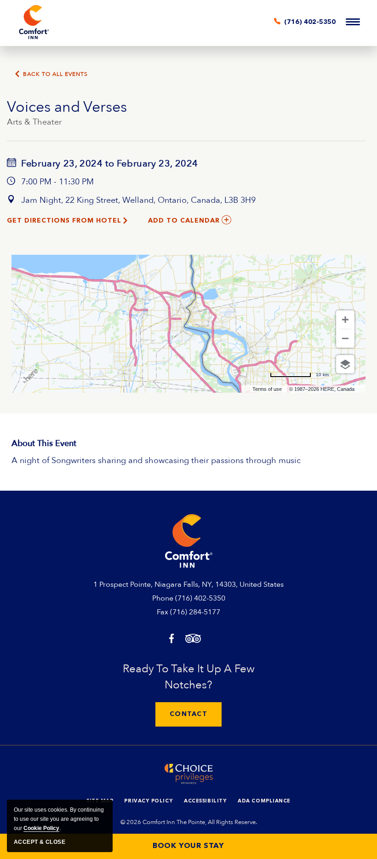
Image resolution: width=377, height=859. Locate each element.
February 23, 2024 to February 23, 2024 (108, 163)
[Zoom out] (345, 338)
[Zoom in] (345, 319)
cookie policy (41, 828)
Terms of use (267, 389)
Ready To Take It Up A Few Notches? (189, 677)
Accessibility (205, 801)
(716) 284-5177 (195, 612)
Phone (162, 598)
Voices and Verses (67, 107)
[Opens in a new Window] (171, 639)
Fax (162, 612)
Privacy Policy (148, 801)
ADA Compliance (264, 801)
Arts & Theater (34, 122)
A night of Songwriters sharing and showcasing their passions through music (156, 460)
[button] (188, 714)
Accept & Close (39, 842)
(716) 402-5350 (200, 598)
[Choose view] (345, 364)
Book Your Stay (188, 846)
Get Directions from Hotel (64, 221)
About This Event (43, 443)
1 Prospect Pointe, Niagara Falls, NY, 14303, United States (188, 584)
